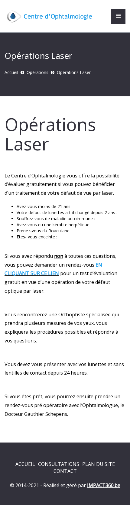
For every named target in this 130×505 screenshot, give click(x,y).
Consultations (58, 464)
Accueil (11, 72)
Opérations (37, 72)
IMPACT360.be (103, 485)
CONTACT (65, 471)
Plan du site (98, 464)
